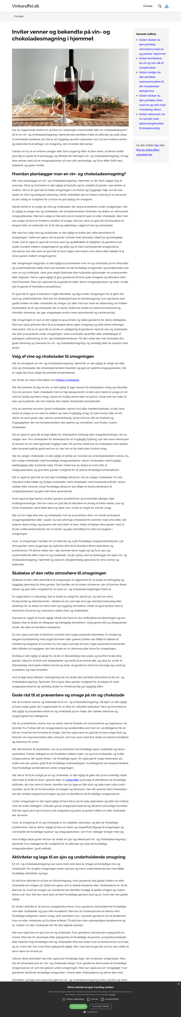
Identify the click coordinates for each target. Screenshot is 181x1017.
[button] (90, 1012)
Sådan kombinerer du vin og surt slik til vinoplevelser (151, 63)
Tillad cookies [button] (78, 1006)
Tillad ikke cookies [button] (100, 1006)
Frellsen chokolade (67, 380)
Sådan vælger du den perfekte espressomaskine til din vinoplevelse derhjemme (151, 82)
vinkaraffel (72, 780)
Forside (147, 6)
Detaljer (112, 995)
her (157, 145)
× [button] (178, 984)
